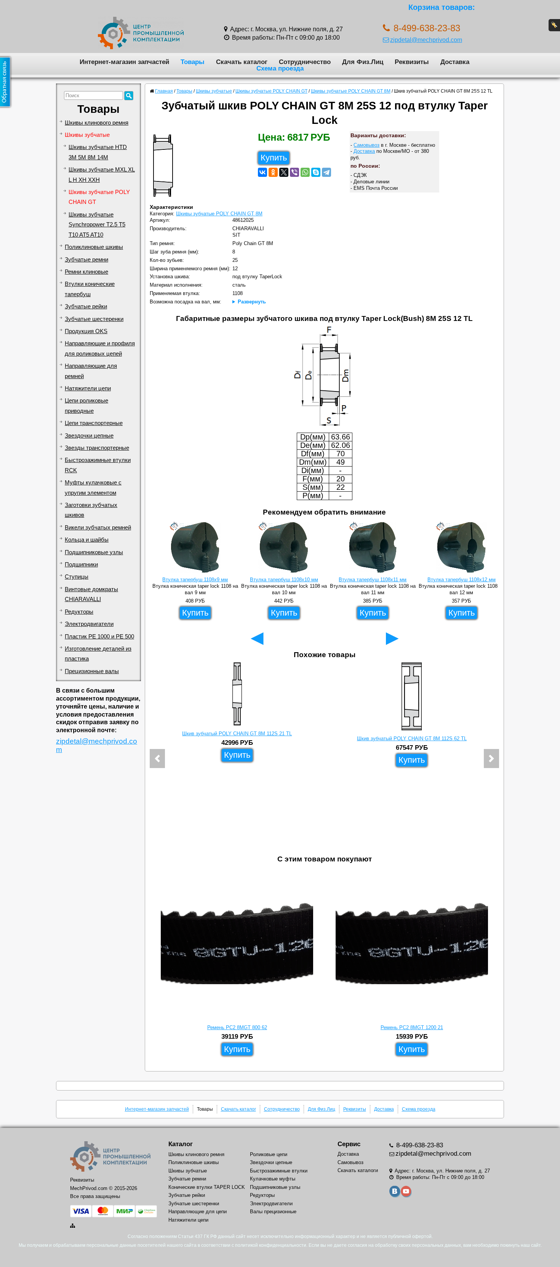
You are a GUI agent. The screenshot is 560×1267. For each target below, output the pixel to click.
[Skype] (315, 172)
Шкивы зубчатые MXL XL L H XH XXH (102, 175)
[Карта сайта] (73, 1226)
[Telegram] (326, 172)
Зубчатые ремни (86, 260)
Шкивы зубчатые (87, 135)
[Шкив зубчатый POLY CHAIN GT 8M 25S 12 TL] (166, 167)
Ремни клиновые (86, 272)
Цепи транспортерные (94, 423)
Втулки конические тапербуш (90, 289)
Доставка (454, 62)
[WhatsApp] (305, 172)
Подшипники (81, 564)
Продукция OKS (86, 331)
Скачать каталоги (358, 1170)
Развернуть (252, 302)
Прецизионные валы (92, 671)
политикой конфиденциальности (270, 1245)
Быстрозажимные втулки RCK (98, 465)
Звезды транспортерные (97, 448)
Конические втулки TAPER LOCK (206, 1187)
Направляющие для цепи (197, 1211)
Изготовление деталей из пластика (98, 654)
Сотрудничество (305, 62)
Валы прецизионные (273, 1211)
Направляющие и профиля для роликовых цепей (100, 348)
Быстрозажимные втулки (278, 1171)
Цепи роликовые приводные (86, 406)
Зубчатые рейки (86, 306)
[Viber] (294, 172)
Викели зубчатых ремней (98, 527)
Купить (274, 157)
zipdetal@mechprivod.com (426, 39)
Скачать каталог (241, 62)
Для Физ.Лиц (362, 62)
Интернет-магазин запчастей (124, 62)
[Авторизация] (554, 25)
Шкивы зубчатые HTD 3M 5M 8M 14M (98, 152)
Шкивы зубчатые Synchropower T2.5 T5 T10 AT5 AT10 (97, 225)
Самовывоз (366, 145)
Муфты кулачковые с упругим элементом (93, 488)
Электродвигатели (89, 624)
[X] (283, 172)
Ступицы (76, 577)
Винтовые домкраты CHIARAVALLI (91, 594)
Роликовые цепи (268, 1154)
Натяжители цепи (88, 388)
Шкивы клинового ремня (96, 123)
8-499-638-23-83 (418, 1145)
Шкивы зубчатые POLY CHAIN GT (99, 197)
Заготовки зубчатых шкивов (91, 510)
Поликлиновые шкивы (94, 247)
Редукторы (79, 612)
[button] (157, 758)
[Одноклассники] (273, 172)
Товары (193, 62)
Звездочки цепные (89, 436)
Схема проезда (280, 68)
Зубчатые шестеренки (94, 319)
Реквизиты (412, 62)
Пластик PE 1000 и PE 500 (99, 637)
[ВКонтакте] (262, 172)
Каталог (180, 1144)
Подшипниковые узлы (94, 552)
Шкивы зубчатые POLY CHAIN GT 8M (219, 214)
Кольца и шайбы (87, 540)
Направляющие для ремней (91, 371)
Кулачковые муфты (272, 1179)
